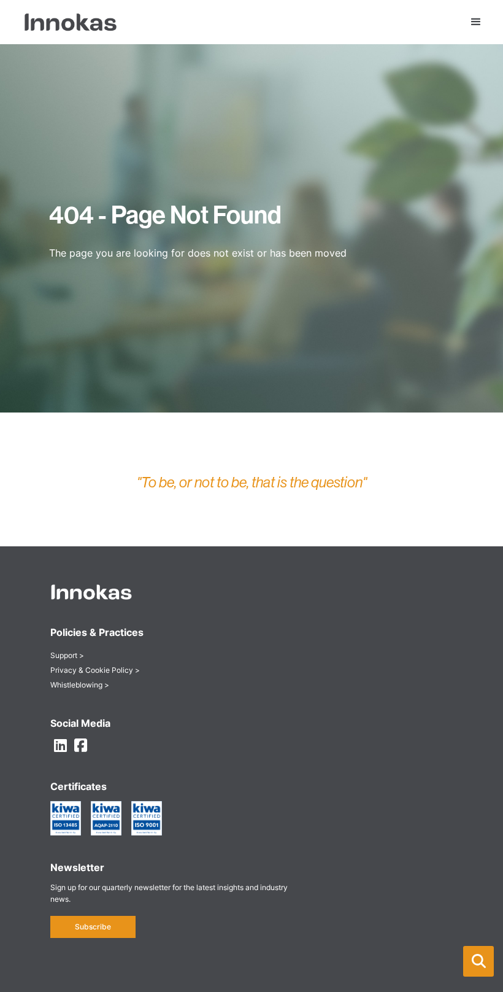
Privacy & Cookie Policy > (95, 670)
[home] (64, 21)
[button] (478, 961)
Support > (67, 655)
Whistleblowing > (79, 684)
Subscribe (93, 926)
